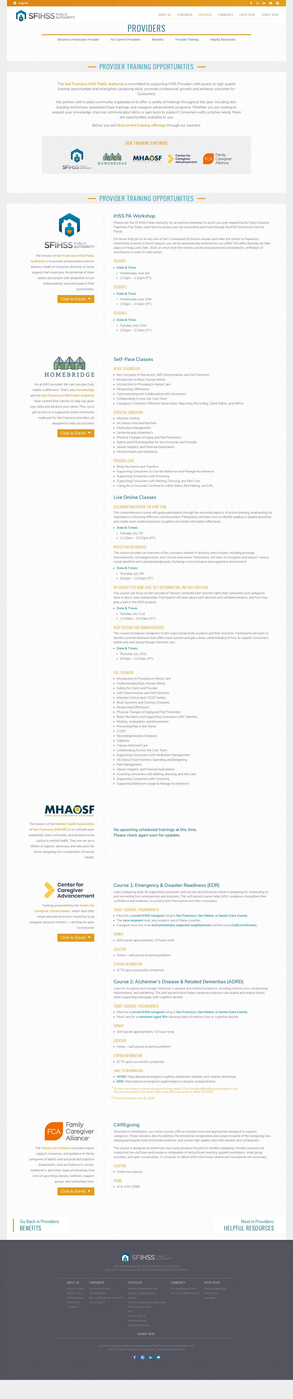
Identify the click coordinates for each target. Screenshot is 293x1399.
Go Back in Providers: (39, 1225)
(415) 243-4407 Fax (145, 1270)
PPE (130, 1311)
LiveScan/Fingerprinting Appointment (147, 1302)
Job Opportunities (75, 1297)
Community (225, 15)
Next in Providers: (249, 1225)
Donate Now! (270, 15)
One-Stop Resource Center (183, 1288)
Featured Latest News (215, 1288)
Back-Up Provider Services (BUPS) (106, 1297)
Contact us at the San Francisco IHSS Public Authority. (158, 1357)
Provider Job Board (137, 1320)
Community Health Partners (185, 1293)
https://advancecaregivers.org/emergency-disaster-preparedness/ (170, 1081)
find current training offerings (141, 125)
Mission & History (76, 1288)
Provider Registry (97, 1293)
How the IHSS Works (99, 1288)
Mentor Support (97, 1302)
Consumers (184, 15)
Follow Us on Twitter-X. (143, 1357)
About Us (165, 15)
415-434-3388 (128, 1186)
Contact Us (73, 1307)
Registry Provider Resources (141, 1293)
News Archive (211, 1293)
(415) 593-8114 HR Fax (174, 1270)
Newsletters (210, 1297)
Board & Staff (74, 1293)
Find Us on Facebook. (135, 1357)
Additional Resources (138, 1325)
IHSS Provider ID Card (139, 1307)
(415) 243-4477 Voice (118, 1270)
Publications (73, 1302)
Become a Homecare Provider (78, 39)
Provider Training (186, 39)
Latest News (247, 15)
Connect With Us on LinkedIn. (150, 1357)
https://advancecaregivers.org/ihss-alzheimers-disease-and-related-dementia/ (182, 1077)
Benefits (158, 39)
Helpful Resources (223, 39)
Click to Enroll (74, 299)
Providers (205, 15)
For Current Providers (125, 39)
